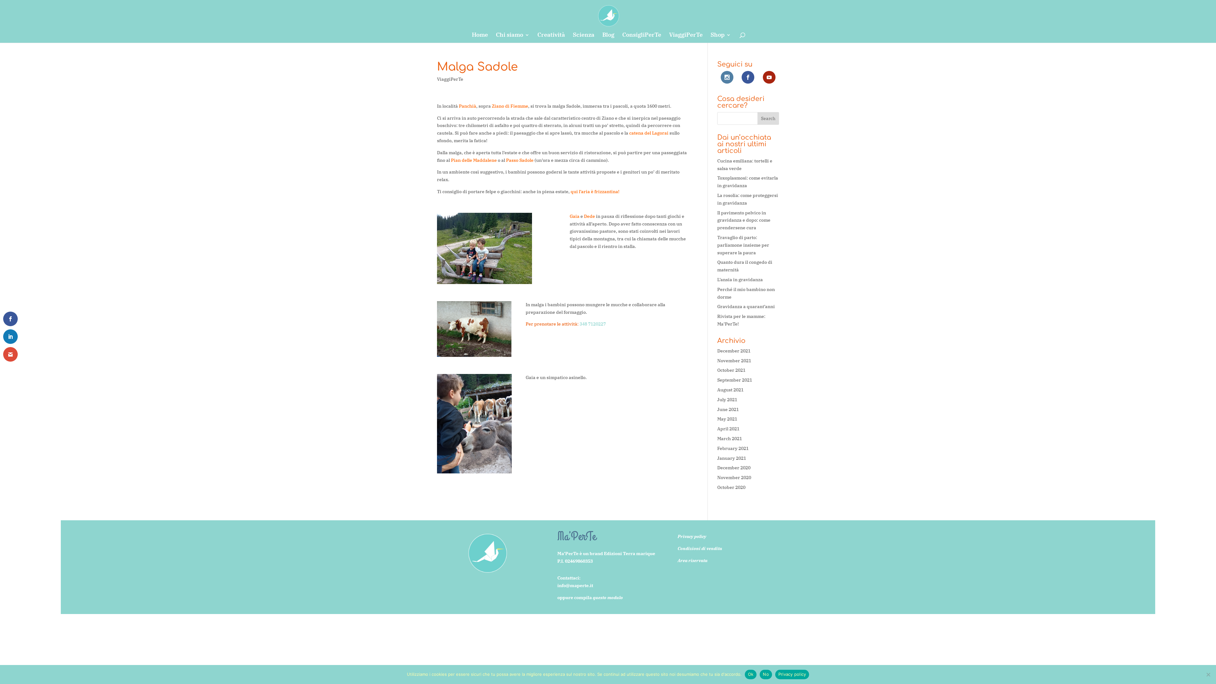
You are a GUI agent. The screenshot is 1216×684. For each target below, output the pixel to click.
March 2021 (729, 438)
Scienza (583, 35)
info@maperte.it (575, 585)
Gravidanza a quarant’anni (746, 306)
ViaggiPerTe (686, 35)
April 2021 (728, 429)
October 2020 (731, 487)
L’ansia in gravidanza (740, 279)
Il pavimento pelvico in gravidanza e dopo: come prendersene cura (743, 220)
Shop (718, 35)
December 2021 (733, 351)
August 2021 (730, 390)
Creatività (551, 35)
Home (480, 35)
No (766, 674)
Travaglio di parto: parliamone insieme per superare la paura (743, 245)
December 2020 (733, 468)
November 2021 (734, 361)
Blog (608, 35)
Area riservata (692, 560)
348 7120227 (593, 324)
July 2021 (727, 399)
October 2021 (731, 370)
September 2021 (734, 380)
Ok (751, 674)
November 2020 (734, 477)
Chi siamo (509, 35)
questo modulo (608, 597)
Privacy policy (792, 674)
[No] (1208, 674)
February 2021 (733, 448)
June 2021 (728, 409)
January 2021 (731, 458)
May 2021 (727, 419)
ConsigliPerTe (641, 35)
